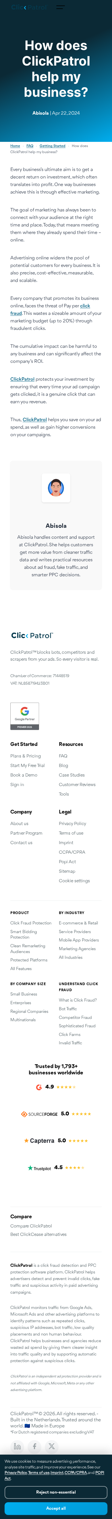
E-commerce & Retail (78, 923)
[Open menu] (60, 7)
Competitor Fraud (75, 1018)
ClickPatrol (22, 379)
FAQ (29, 146)
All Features (21, 969)
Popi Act (67, 862)
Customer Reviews (77, 785)
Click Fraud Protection (30, 923)
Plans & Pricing (25, 756)
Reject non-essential (56, 1492)
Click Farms (69, 1035)
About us (19, 824)
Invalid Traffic (70, 1043)
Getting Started (52, 146)
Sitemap (67, 871)
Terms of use (71, 833)
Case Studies (72, 775)
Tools (64, 794)
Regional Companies (29, 1012)
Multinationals (23, 1020)
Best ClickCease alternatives (38, 1234)
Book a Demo (23, 775)
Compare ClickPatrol (31, 1226)
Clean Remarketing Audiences (27, 949)
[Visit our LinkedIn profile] (17, 1447)
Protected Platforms (28, 960)
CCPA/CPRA (72, 852)
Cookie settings (74, 881)
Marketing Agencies (77, 949)
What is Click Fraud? (78, 1000)
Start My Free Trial (27, 766)
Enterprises (20, 1003)
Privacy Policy (72, 824)
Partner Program (26, 833)
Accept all (56, 1509)
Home (15, 146)
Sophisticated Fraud (77, 1026)
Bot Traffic (68, 1009)
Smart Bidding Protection (23, 935)
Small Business (23, 994)
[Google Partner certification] (56, 716)
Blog (63, 766)
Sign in (17, 785)
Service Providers (75, 932)
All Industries (70, 958)
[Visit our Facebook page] (34, 1447)
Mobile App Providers (79, 940)
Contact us (21, 843)
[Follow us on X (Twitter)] (52, 1447)
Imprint (66, 843)
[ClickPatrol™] (29, 7)
